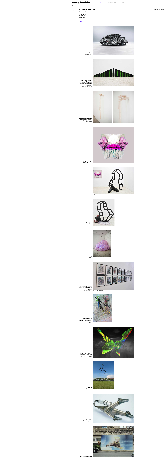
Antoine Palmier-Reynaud (88, 9)
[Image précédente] (93, 322)
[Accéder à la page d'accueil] (81, 2)
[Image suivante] (113, 72)
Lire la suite (81, 21)
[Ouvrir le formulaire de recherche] (73, 5)
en (72, 5)
